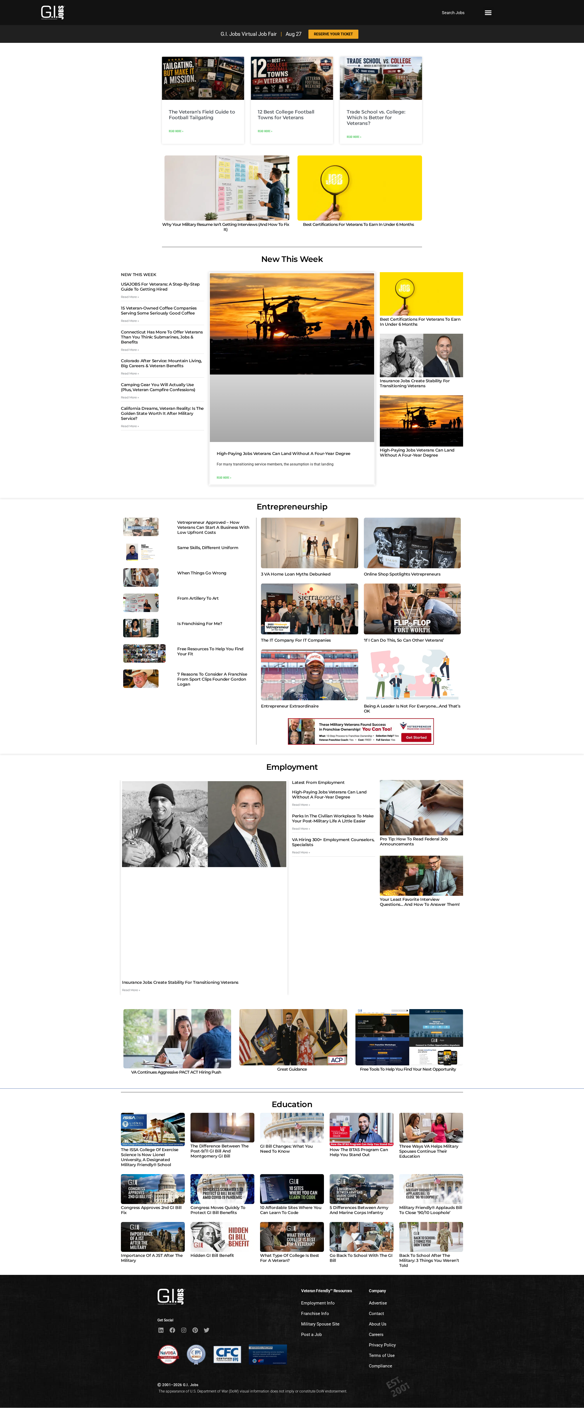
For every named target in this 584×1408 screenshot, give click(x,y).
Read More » (176, 131)
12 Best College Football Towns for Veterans (286, 114)
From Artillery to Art (198, 598)
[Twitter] (206, 1330)
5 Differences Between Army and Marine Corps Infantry (359, 1210)
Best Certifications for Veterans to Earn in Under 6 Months (358, 224)
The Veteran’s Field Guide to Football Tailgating (202, 114)
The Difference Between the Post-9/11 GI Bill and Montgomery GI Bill (219, 1151)
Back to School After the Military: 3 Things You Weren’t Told (429, 1260)
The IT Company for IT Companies (296, 640)
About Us (377, 1324)
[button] (488, 12)
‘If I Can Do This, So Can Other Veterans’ (404, 640)
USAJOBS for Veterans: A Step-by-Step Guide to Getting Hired (160, 287)
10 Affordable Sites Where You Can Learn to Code (290, 1210)
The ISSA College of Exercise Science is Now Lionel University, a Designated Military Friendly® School (149, 1157)
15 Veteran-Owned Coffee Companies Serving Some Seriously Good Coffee (159, 311)
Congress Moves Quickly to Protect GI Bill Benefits (217, 1210)
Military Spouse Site (320, 1324)
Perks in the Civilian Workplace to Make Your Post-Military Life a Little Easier (333, 819)
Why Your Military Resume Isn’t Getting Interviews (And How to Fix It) (225, 227)
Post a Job (311, 1334)
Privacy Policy (382, 1345)
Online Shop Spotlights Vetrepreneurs (402, 574)
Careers (376, 1334)
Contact (376, 1313)
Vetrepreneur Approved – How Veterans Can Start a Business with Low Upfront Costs (213, 527)
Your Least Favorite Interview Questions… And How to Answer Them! (420, 902)
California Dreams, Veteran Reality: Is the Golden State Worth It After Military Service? (162, 413)
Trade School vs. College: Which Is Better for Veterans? (376, 117)
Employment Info (318, 1303)
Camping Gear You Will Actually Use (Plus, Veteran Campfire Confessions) (158, 387)
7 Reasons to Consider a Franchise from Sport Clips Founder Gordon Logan (212, 679)
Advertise (378, 1303)
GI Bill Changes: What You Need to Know (286, 1149)
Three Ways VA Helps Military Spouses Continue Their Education (428, 1151)
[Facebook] (172, 1330)
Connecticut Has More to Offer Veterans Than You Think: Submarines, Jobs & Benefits (162, 337)
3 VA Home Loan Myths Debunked (296, 574)
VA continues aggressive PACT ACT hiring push (176, 1072)
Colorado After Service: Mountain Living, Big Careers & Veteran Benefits (161, 363)
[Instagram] (183, 1330)
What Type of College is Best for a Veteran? (289, 1258)
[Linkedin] (161, 1330)
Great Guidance (292, 1069)
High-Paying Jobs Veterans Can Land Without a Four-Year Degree (283, 453)
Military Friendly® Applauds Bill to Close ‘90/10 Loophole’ (430, 1210)
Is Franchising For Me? (199, 623)
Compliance (380, 1366)
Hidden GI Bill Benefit (212, 1255)
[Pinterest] (195, 1330)
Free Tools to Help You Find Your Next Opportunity (408, 1069)
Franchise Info (315, 1313)
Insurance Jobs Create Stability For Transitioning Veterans (415, 383)
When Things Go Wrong (201, 573)
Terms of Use (382, 1355)
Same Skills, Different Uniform (207, 547)
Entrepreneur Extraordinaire (289, 706)
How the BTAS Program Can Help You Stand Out (359, 1152)
